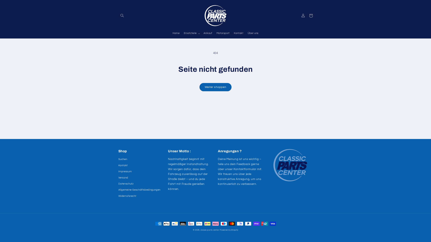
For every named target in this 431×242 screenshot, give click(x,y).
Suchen (122, 159)
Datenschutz (126, 184)
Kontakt (123, 165)
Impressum (125, 171)
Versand (123, 177)
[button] (122, 15)
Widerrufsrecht (127, 196)
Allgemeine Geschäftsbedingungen (139, 190)
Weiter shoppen (215, 87)
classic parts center (210, 230)
